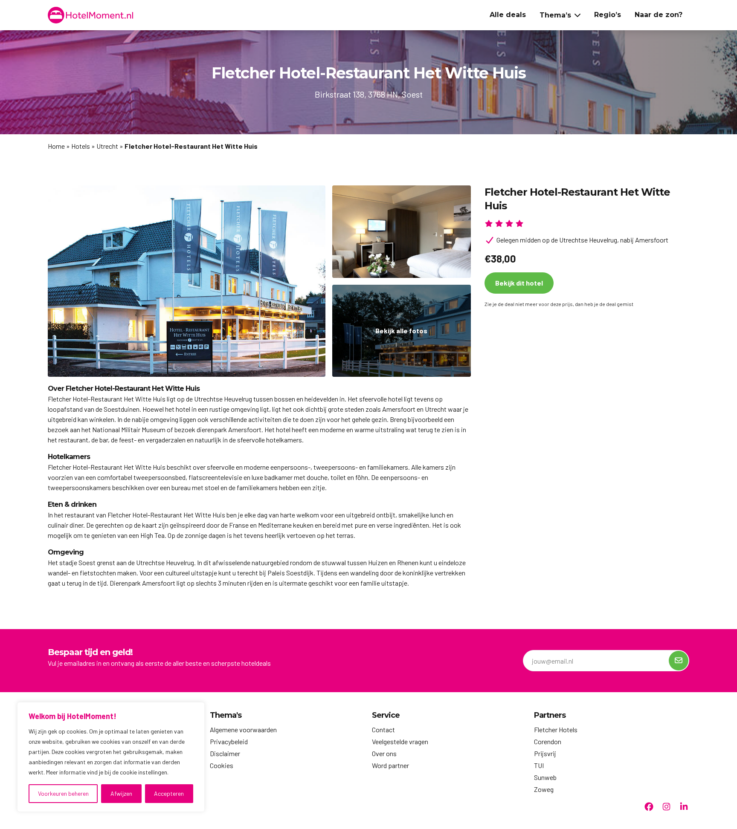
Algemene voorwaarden (243, 729)
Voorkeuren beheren (63, 793)
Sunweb (545, 777)
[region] (111, 757)
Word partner (390, 765)
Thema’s (555, 15)
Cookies (221, 765)
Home (56, 146)
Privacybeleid (229, 741)
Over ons (384, 753)
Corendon (547, 741)
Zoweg (544, 789)
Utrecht (107, 146)
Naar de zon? (658, 15)
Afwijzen (121, 793)
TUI (539, 765)
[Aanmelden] (678, 660)
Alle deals (508, 15)
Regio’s (607, 15)
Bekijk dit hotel (519, 283)
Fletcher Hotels (555, 729)
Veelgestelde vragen (400, 741)
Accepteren (169, 793)
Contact (383, 729)
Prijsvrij (545, 753)
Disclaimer (225, 753)
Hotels (80, 146)
